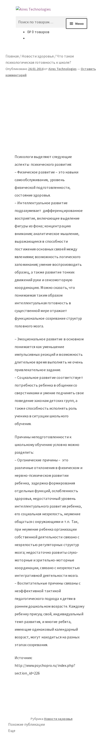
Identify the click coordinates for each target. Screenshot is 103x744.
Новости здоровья (38, 56)
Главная (12, 56)
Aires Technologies (62, 69)
